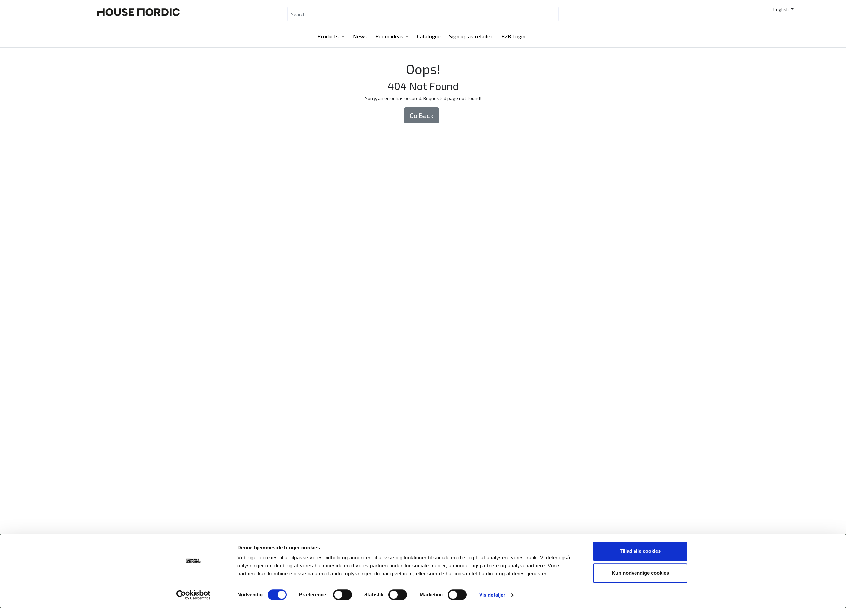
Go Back (421, 115)
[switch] (342, 594)
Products (328, 36)
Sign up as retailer (471, 36)
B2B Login (513, 36)
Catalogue (429, 36)
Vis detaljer (492, 595)
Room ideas (389, 36)
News (360, 36)
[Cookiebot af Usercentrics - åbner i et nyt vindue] (193, 595)
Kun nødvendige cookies (640, 573)
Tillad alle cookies (640, 551)
